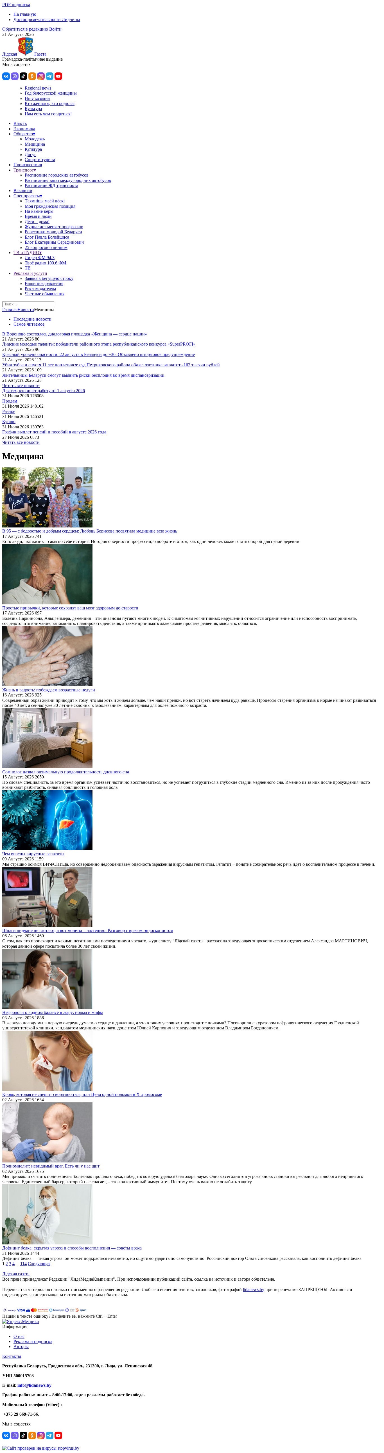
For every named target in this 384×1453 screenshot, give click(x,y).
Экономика (24, 128)
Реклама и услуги (30, 273)
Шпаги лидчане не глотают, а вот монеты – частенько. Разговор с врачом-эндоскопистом (87, 930)
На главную (24, 14)
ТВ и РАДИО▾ (27, 252)
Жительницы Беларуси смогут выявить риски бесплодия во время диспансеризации (83, 375)
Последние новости (32, 319)
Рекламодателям (40, 288)
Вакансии (22, 190)
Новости (25, 309)
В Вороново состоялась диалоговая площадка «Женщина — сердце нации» (74, 334)
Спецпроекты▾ (27, 195)
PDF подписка (16, 4)
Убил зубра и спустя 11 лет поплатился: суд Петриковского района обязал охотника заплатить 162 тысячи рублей (111, 364)
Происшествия (27, 164)
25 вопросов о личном (46, 247)
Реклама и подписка (32, 1341)
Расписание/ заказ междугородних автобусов (68, 180)
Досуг (30, 154)
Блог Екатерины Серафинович (54, 242)
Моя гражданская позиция (50, 206)
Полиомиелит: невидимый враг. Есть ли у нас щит (51, 1166)
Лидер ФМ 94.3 (40, 257)
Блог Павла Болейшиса (47, 237)
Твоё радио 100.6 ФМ (45, 263)
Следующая (39, 1263)
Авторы (21, 1346)
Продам (9, 401)
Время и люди (38, 216)
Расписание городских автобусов (57, 175)
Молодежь (35, 138)
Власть (20, 123)
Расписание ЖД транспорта (51, 185)
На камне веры (39, 211)
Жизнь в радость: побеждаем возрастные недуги (48, 689)
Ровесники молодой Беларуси (53, 231)
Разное (8, 411)
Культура (33, 108)
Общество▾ (24, 133)
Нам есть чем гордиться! (48, 113)
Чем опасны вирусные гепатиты (33, 853)
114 (23, 1263)
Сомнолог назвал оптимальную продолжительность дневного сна (65, 771)
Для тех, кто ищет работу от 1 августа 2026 (43, 390)
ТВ (28, 268)
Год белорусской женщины (51, 93)
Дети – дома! (37, 221)
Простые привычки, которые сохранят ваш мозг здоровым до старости (70, 608)
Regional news (38, 88)
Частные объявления (44, 293)
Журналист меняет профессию (54, 226)
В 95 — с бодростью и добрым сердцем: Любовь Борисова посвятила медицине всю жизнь (89, 531)
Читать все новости (21, 385)
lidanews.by (253, 1289)
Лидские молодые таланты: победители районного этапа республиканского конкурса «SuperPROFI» (98, 344)
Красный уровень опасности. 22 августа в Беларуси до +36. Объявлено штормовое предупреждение (98, 354)
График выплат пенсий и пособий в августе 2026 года (54, 431)
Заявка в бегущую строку (49, 278)
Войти (55, 29)
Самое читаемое (28, 324)
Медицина (35, 144)
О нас (18, 1336)
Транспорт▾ (24, 170)
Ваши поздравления (44, 283)
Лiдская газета (16, 1273)
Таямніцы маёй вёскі (45, 200)
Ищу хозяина (37, 98)
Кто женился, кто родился (49, 103)
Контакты (11, 1356)
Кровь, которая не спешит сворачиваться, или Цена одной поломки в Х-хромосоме (82, 1094)
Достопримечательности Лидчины (46, 19)
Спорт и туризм (40, 159)
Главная (9, 309)
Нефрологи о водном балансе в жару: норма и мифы (52, 1012)
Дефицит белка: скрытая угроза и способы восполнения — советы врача (72, 1248)
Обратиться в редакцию (25, 29)
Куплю (8, 421)
